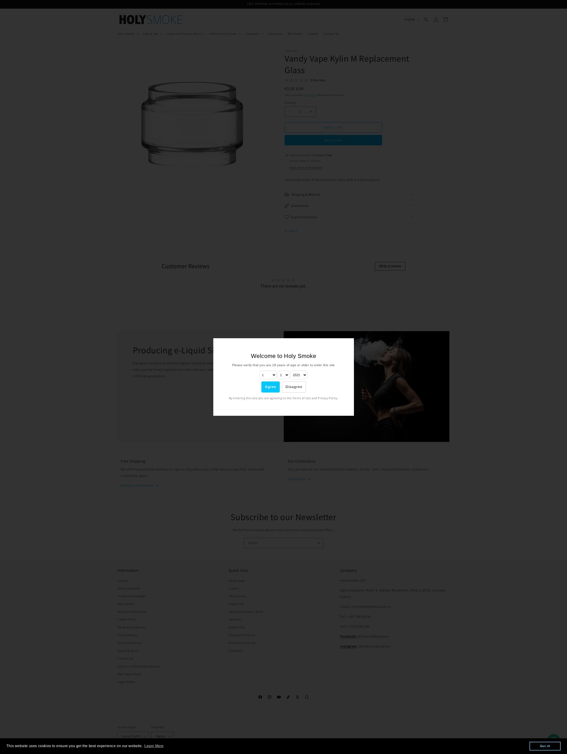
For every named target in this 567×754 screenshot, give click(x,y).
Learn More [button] (154, 746)
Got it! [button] (545, 746)
